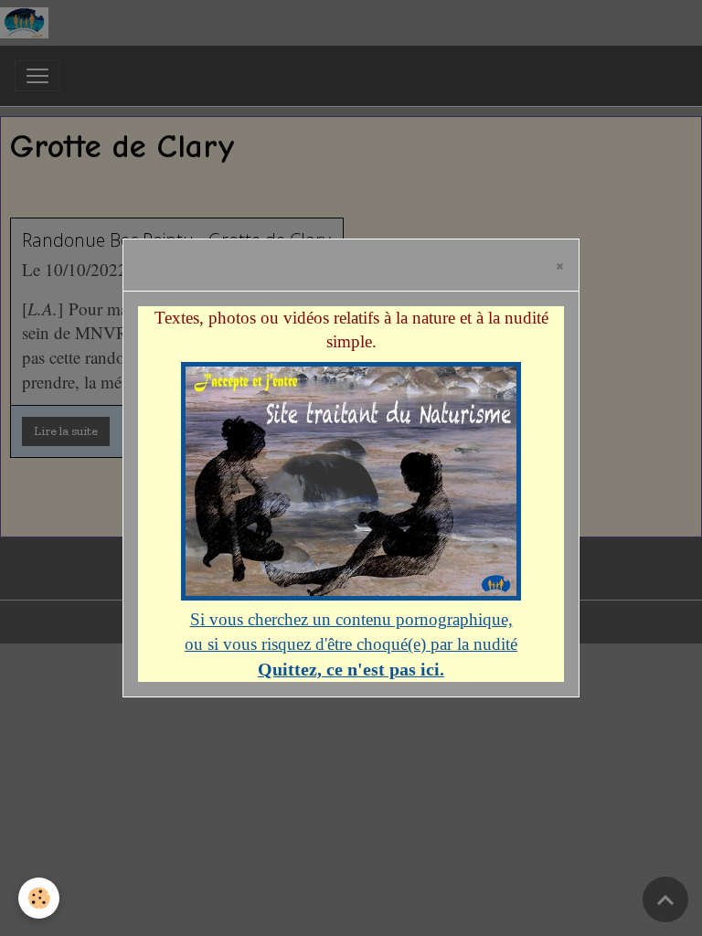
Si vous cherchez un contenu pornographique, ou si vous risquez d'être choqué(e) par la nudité (351, 644)
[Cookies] (38, 898)
